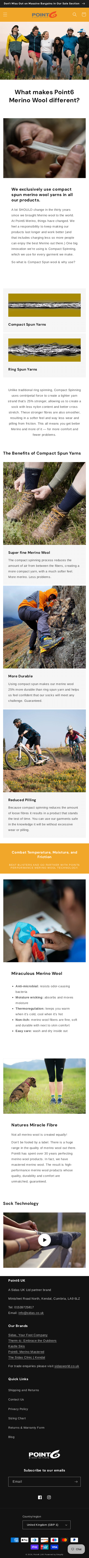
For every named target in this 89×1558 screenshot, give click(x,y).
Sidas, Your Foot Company (28, 1335)
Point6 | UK (39, 1554)
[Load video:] (44, 1240)
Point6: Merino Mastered (26, 1351)
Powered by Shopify (54, 1554)
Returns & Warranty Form (26, 1427)
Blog (11, 1437)
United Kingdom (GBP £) (42, 1524)
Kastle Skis (16, 1346)
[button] (5, 14)
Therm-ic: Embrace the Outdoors (32, 1340)
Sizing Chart (17, 1418)
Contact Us (16, 1399)
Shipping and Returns (23, 1390)
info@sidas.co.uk (31, 1313)
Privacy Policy (18, 1409)
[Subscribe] (76, 1482)
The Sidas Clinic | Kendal (26, 1357)
